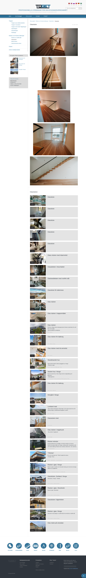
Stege (27, 550)
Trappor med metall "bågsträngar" (18, 26)
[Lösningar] (52, 546)
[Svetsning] (10, 546)
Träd (60, 550)
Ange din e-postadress (68, 563)
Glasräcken (14, 39)
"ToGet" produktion (23, 565)
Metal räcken (14, 41)
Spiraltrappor (14, 28)
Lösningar (51, 550)
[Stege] (27, 546)
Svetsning (10, 550)
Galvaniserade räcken (16, 43)
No (76, 5)
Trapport (37, 562)
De (78, 5)
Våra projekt (29, 16)
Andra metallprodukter (14, 49)
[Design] (44, 546)
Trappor (11, 21)
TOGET (46, 16)
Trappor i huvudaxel (15, 24)
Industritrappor (14, 30)
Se (81, 5)
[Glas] (76, 546)
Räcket (35, 550)
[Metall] (68, 546)
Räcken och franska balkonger (40, 564)
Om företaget (18, 16)
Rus (74, 5)
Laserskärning (18, 550)
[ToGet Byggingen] (43, 6)
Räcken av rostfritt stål (16, 37)
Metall (67, 550)
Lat (69, 5)
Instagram (52, 562)
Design (43, 550)
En (71, 5)
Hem (10, 16)
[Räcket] (35, 546)
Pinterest (51, 563)
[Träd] (60, 546)
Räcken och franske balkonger (16, 35)
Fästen (10, 46)
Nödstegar (13, 32)
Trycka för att (71, 568)
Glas (76, 550)
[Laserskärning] (18, 546)
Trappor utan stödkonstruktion (18, 22)
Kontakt (38, 16)
